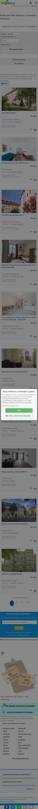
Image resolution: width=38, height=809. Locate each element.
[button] (18, 405)
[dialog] (19, 404)
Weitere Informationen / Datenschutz (21, 403)
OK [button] (19, 410)
